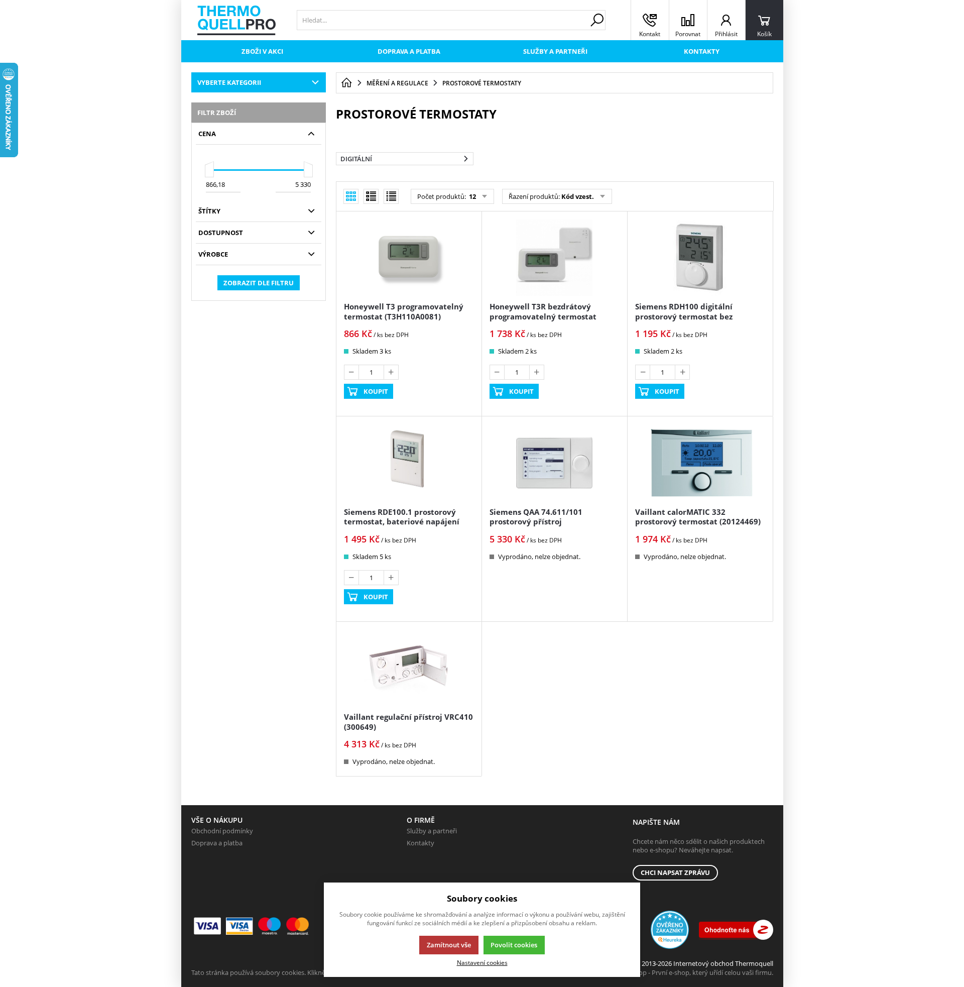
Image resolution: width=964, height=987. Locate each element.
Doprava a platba (409, 51)
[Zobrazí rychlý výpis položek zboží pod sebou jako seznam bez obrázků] (391, 196)
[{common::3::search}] (597, 20)
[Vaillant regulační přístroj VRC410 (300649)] (408, 668)
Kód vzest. (577, 196)
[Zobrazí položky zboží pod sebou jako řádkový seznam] (371, 196)
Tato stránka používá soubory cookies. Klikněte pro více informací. (289, 972)
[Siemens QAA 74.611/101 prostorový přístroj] (554, 462)
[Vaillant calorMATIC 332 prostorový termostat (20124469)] (700, 462)
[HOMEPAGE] (346, 83)
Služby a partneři (555, 51)
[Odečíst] (351, 372)
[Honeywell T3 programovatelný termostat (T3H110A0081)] (408, 258)
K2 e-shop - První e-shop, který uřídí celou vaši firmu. (695, 972)
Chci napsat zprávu (675, 872)
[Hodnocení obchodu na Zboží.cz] (736, 930)
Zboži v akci (262, 51)
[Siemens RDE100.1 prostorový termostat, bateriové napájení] (408, 462)
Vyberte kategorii (229, 82)
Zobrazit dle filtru (258, 282)
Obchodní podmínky (222, 830)
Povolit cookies (514, 944)
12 (471, 196)
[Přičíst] (391, 372)
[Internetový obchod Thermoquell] (236, 20)
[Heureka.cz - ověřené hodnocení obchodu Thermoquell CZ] (670, 930)
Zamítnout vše (449, 944)
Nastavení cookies (482, 962)
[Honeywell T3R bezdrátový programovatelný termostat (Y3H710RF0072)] (554, 258)
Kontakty (701, 51)
